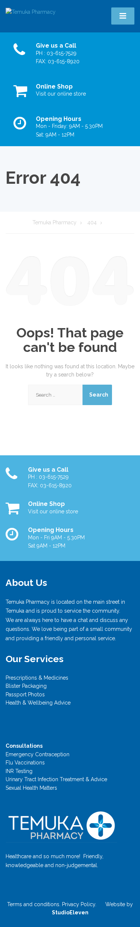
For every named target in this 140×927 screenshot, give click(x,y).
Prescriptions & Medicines (37, 678)
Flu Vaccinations (25, 763)
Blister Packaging (26, 686)
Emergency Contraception (37, 754)
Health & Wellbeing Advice (38, 703)
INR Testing (19, 771)
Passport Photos (25, 694)
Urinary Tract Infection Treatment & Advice (56, 779)
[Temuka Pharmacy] (31, 12)
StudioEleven (70, 912)
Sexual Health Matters (31, 788)
